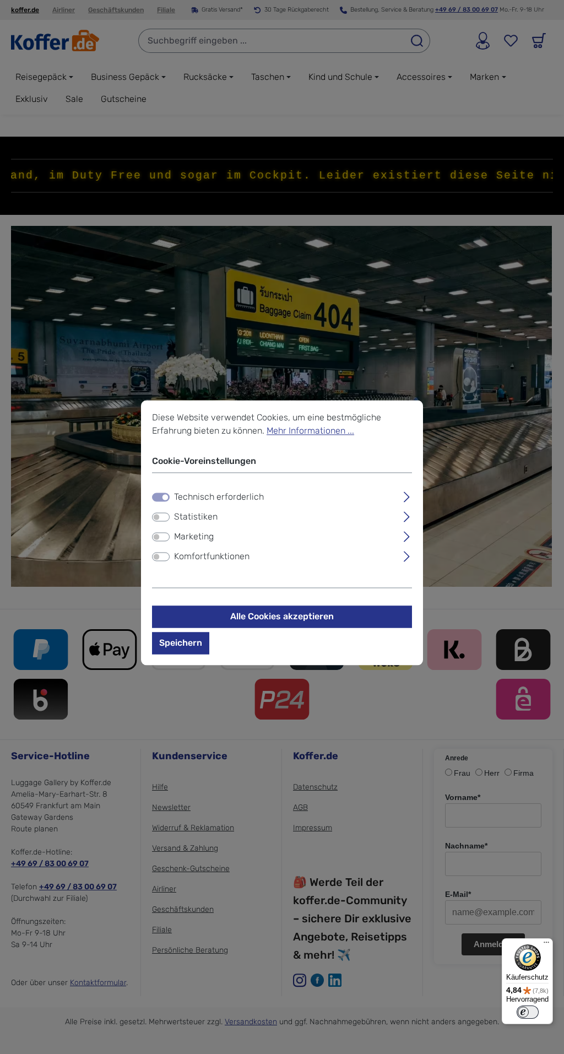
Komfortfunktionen (212, 556)
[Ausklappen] (407, 495)
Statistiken (196, 516)
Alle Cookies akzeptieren (282, 616)
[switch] (161, 516)
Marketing (194, 536)
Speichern (180, 642)
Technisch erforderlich (219, 496)
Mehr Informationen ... (310, 430)
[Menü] (546, 945)
